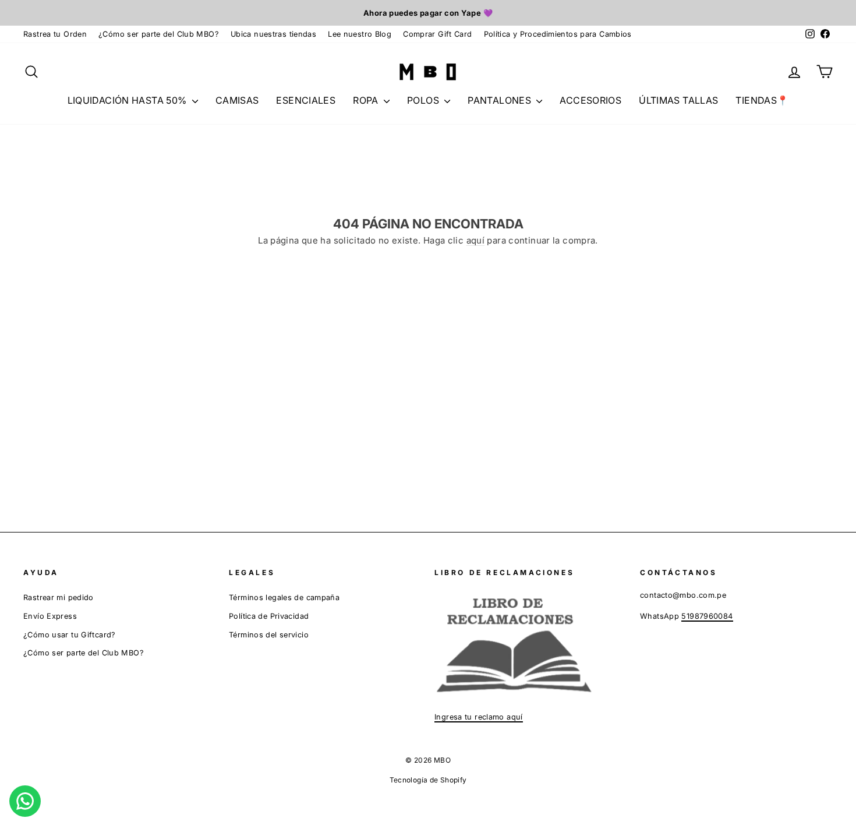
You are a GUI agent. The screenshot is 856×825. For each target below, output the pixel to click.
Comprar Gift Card (437, 34)
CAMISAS (237, 100)
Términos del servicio (269, 634)
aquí (475, 240)
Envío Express (50, 616)
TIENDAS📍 (761, 100)
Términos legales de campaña (284, 597)
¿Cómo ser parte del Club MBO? (158, 34)
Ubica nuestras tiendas (273, 34)
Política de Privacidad (269, 616)
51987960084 (707, 616)
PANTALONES (500, 100)
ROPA (367, 100)
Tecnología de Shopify (428, 779)
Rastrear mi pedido (58, 597)
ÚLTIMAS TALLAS (678, 100)
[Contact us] (25, 801)
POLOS (424, 100)
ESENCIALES (305, 100)
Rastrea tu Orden (55, 34)
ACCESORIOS (590, 100)
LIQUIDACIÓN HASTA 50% (128, 100)
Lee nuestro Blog (359, 34)
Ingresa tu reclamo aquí (478, 717)
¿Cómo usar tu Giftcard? (69, 634)
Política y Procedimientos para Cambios (558, 34)
